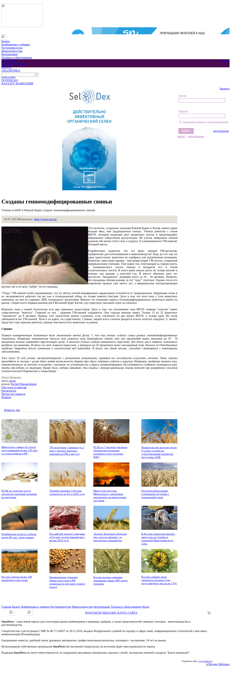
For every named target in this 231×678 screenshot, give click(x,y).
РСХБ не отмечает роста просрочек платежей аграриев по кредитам (19, 494)
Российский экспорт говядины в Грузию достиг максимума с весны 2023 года (67, 537)
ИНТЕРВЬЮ (9, 60)
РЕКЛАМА (8, 77)
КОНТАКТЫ (93, 612)
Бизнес (5, 41)
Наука (225, 60)
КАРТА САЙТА (127, 612)
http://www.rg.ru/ (45, 219)
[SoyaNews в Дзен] (30, 611)
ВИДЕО (6, 67)
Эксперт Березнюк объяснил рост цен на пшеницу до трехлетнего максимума (110, 537)
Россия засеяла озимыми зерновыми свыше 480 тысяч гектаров (110, 580)
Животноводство (12, 51)
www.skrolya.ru (205, 661)
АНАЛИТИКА (10, 70)
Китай (15, 384)
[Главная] (4, 35)
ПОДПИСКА (9, 80)
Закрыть (224, 88)
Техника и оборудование (16, 57)
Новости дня (12, 410)
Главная (6, 606)
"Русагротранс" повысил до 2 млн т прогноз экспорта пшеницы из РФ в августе (66, 450)
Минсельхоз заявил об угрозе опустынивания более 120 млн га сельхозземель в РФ (19, 450)
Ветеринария (9, 54)
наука (12, 380)
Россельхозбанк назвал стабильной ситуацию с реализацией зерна (155, 494)
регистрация (220, 130)
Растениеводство (11, 47)
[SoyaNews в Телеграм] (12, 611)
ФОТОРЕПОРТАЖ (13, 64)
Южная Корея (27, 384)
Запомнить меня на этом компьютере (205, 122)
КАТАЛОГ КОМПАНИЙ (17, 83)
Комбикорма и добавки (15, 44)
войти (181, 136)
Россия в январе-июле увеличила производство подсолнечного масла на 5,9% (159, 580)
